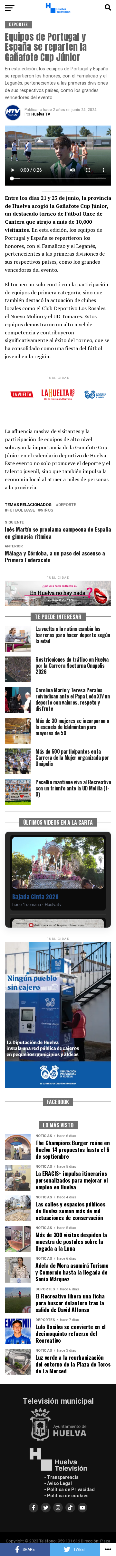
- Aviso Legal (58, 1483)
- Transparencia (61, 1477)
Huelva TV (40, 114)
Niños (47, 510)
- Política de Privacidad (69, 1489)
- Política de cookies (66, 1495)
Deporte (67, 505)
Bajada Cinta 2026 (35, 896)
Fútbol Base (21, 510)
